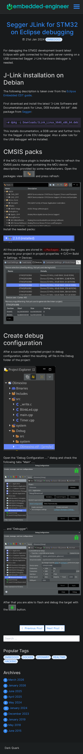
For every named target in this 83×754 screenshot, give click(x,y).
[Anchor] (27, 82)
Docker (28, 657)
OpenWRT (43, 657)
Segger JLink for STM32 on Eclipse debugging (42, 28)
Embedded (54, 39)
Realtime (59, 657)
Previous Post (33, 628)
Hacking (10, 661)
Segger (26, 111)
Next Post (53, 628)
